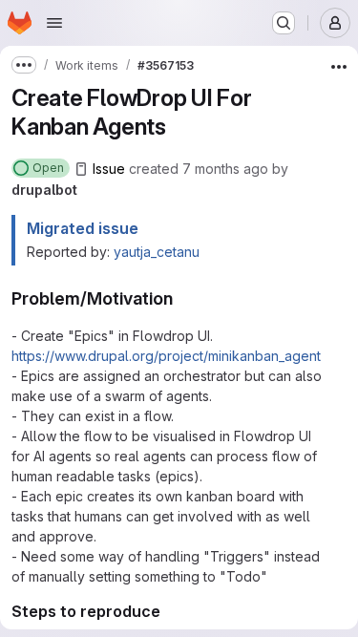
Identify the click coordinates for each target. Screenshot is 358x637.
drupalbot (44, 189)
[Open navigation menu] (54, 23)
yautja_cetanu (157, 252)
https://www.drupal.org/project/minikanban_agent (166, 356)
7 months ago (225, 168)
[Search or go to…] (283, 22)
